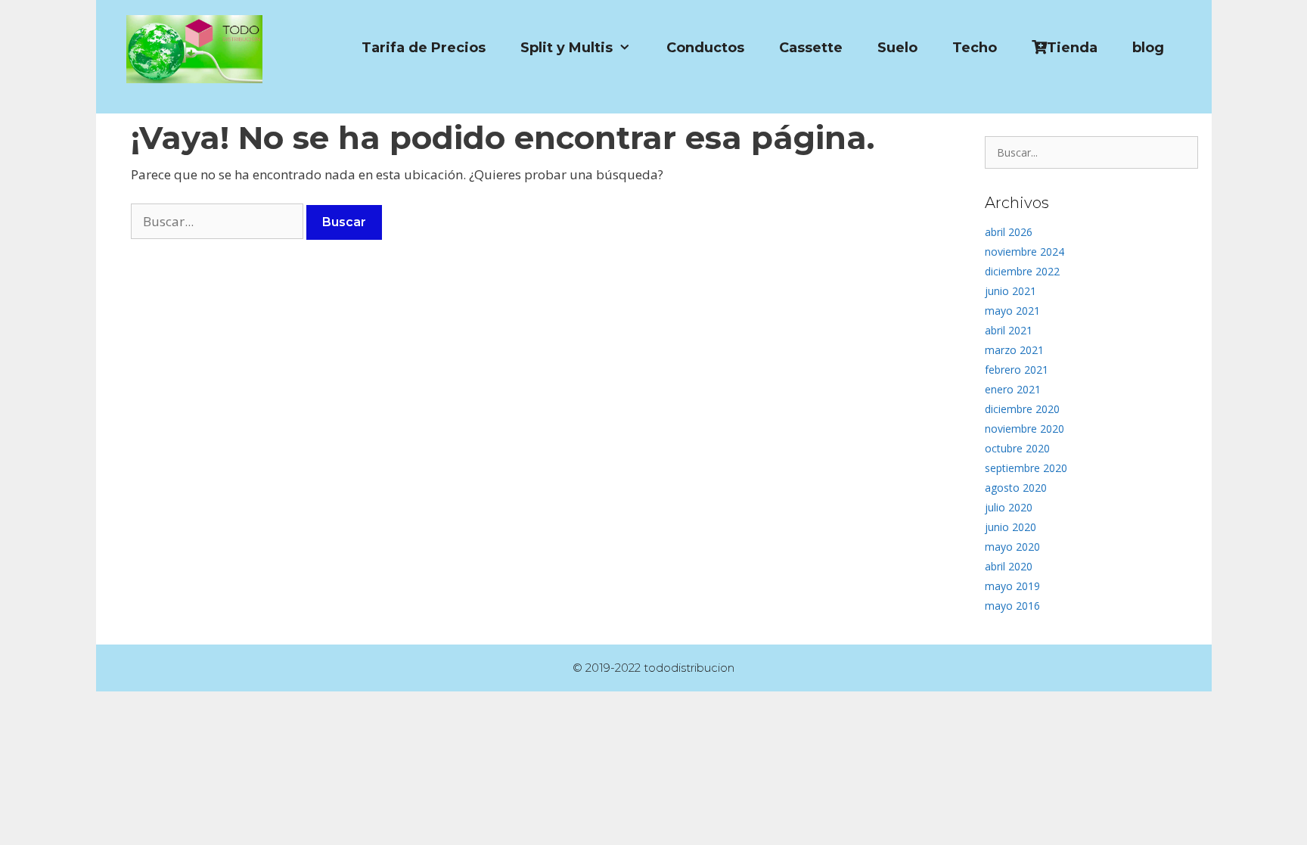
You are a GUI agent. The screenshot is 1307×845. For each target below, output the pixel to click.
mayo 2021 (1012, 310)
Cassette (811, 47)
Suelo (897, 47)
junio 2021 (1010, 291)
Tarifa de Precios (424, 47)
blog (1148, 47)
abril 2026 (1008, 232)
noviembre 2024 (1024, 251)
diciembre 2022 (1022, 271)
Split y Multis (566, 47)
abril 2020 (1008, 566)
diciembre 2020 (1022, 409)
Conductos (705, 47)
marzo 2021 (1014, 350)
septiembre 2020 (1026, 468)
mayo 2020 (1012, 546)
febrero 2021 (1016, 369)
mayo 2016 (1012, 605)
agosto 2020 (1016, 487)
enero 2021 (1013, 389)
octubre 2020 (1017, 448)
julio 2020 (1008, 507)
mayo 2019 (1012, 586)
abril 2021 (1008, 330)
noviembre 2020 (1024, 428)
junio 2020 (1010, 527)
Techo (974, 47)
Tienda (1072, 47)
